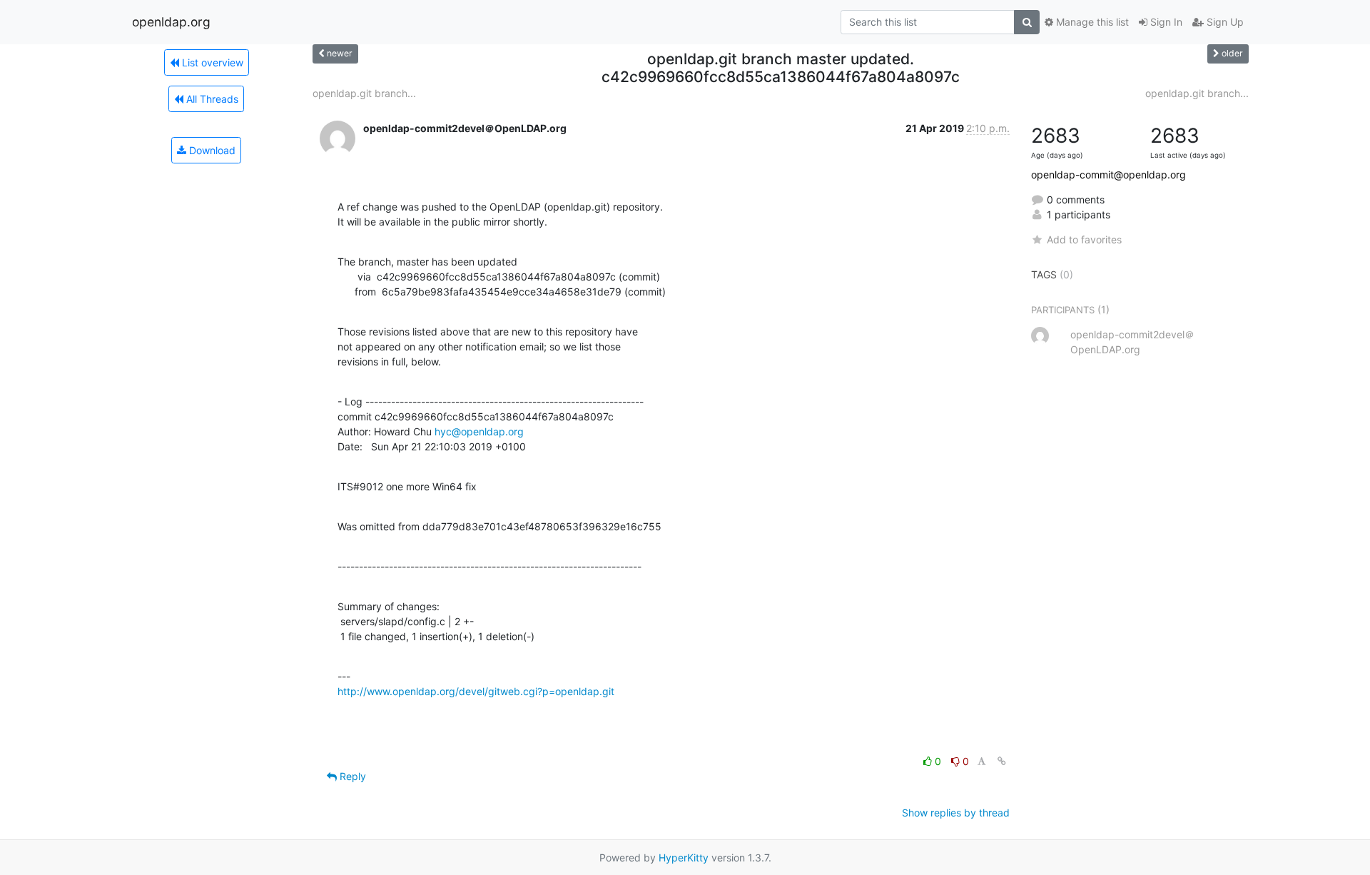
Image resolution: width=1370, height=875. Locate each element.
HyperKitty (684, 857)
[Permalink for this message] (1002, 761)
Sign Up (1224, 22)
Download (210, 150)
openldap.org (171, 21)
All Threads (210, 99)
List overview (211, 62)
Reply (351, 776)
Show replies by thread (956, 812)
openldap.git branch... (364, 93)
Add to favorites (1084, 239)
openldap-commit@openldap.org (1108, 174)
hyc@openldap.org (479, 431)
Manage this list (1091, 22)
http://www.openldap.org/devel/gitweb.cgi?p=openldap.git (476, 691)
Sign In (1164, 22)
